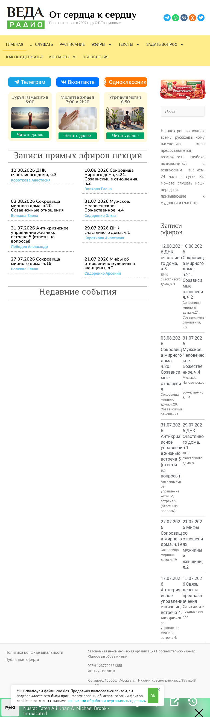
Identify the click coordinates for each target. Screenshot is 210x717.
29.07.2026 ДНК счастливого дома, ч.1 (107, 230)
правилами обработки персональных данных (106, 700)
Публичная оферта (22, 659)
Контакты (59, 57)
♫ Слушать (41, 44)
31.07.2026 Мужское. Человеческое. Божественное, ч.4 (107, 205)
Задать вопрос (161, 44)
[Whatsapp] (175, 17)
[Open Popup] (174, 701)
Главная (14, 44)
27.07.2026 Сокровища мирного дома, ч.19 (35, 261)
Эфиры (98, 44)
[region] (87, 695)
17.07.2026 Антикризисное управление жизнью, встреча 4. (171, 595)
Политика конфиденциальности (34, 652)
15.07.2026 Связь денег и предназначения (192, 590)
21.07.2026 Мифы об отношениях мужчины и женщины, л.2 (109, 263)
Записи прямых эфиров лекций (77, 155)
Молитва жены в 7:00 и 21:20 (78, 99)
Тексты (125, 44)
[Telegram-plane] (167, 17)
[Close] (158, 689)
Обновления (96, 57)
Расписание (72, 44)
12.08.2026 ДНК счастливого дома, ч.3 (34, 172)
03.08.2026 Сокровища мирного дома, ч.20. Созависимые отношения (37, 205)
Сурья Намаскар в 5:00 (29, 99)
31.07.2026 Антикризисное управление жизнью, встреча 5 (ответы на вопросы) (40, 234)
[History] (192, 701)
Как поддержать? (24, 57)
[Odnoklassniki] (192, 17)
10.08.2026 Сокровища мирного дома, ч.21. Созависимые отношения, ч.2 (111, 176)
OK (153, 695)
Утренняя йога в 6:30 (125, 99)
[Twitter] (201, 17)
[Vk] (184, 17)
